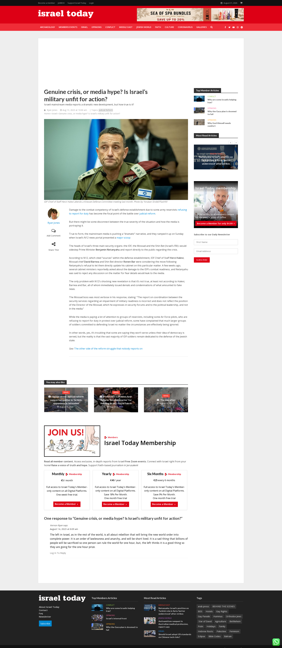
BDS (200, 611)
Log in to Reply (58, 552)
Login (91, 3)
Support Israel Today (77, 3)
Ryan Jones (52, 110)
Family (222, 626)
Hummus (218, 616)
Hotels (209, 611)
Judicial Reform (106, 110)
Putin (200, 626)
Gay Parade (204, 616)
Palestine (221, 631)
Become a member (46, 3)
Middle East (216, 153)
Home (47, 113)
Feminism (234, 631)
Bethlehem (235, 621)
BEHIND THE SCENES (224, 606)
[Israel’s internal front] (97, 617)
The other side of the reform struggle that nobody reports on (108, 348)
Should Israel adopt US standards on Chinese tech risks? (174, 635)
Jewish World (165, 618)
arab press (203, 606)
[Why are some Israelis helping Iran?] (199, 98)
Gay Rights (221, 611)
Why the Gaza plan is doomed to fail (222, 112)
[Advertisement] (141, 66)
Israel (54, 113)
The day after (167, 399)
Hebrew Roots (205, 631)
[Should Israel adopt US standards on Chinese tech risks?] (150, 633)
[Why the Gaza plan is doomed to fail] (199, 110)
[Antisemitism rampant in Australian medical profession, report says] (150, 620)
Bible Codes (215, 636)
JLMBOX (61, 3)
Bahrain (228, 636)
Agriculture (220, 621)
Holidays (211, 626)
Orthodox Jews (233, 616)
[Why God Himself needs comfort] (199, 122)
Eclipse (201, 636)
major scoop (123, 237)
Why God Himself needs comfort (219, 124)
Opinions (212, 108)
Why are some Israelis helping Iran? (222, 101)
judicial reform (147, 213)
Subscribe (45, 623)
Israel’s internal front (116, 618)
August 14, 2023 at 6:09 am (64, 528)
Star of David (205, 621)
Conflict (212, 96)
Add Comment (54, 235)
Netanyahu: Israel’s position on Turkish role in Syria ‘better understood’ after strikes (216, 160)
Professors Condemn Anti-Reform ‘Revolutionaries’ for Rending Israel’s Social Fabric (116, 400)
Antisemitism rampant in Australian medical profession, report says (173, 624)
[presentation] (230, 143)
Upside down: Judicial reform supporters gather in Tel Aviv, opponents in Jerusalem (67, 400)
